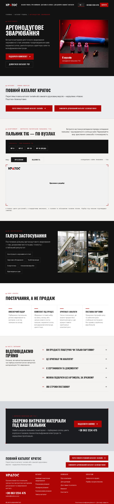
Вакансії (64, 5)
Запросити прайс (92, 478)
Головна (9, 14)
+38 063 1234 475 (92, 5)
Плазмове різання (42, 484)
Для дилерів (58, 5)
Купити (104, 5)
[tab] (19, 159)
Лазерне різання (41, 487)
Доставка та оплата (47, 5)
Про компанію (35, 5)
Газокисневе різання (43, 491)
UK (80, 5)
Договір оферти (102, 502)
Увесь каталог (41, 494)
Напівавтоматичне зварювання (42, 479)
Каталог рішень (26, 5)
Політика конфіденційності (85, 502)
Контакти (71, 5)
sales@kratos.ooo (12, 496)
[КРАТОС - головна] (11, 5)
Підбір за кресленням (94, 482)
